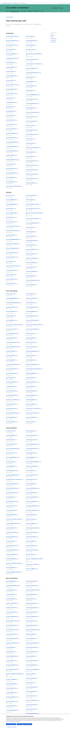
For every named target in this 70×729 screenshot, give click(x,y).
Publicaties (61, 8)
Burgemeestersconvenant (7, 3)
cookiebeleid (12, 721)
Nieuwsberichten (55, 8)
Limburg (52, 36)
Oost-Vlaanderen (53, 38)
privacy (7, 721)
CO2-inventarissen (15, 3)
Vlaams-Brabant (53, 40)
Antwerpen (52, 34)
